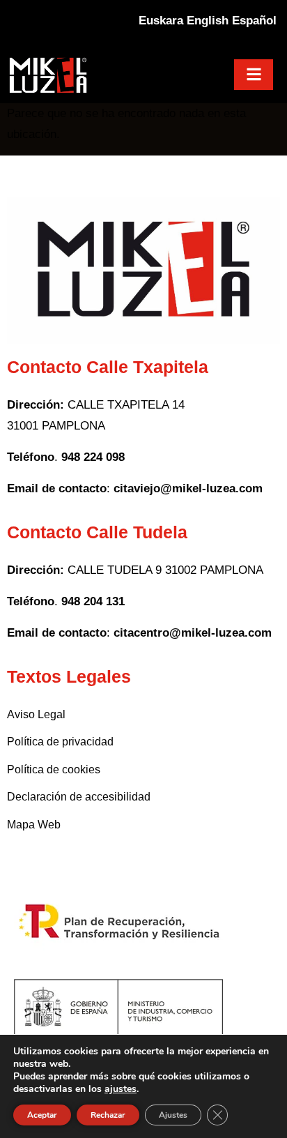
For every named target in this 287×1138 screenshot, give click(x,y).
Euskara (161, 20)
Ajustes (173, 1115)
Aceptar (42, 1115)
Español (254, 20)
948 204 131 (91, 601)
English (207, 20)
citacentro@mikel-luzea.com (193, 632)
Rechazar (108, 1115)
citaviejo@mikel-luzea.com (188, 488)
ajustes (120, 1089)
